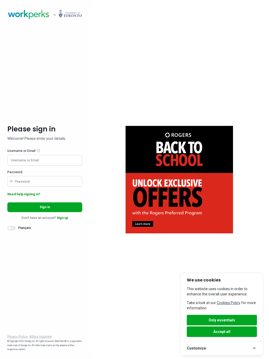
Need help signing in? (23, 194)
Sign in (45, 207)
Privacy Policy (17, 337)
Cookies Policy (228, 303)
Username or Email (21, 151)
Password (14, 172)
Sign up (62, 218)
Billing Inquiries (40, 337)
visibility (11, 181)
